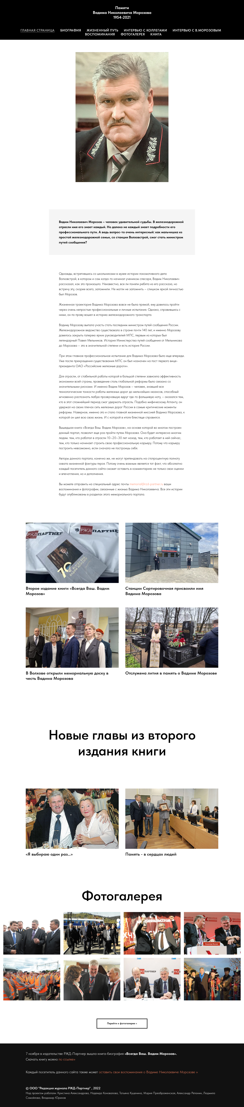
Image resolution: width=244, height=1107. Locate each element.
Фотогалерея (133, 34)
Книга (156, 34)
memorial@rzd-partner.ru (146, 484)
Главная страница (37, 30)
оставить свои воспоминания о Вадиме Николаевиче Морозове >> (148, 1072)
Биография (70, 30)
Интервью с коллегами (145, 30)
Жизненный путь (102, 30)
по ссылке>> (67, 1059)
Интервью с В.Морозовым (197, 30)
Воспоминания (100, 34)
